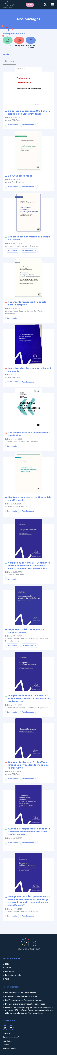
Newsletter (7, 1041)
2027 (30, 5)
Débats (6, 1045)
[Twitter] (11, 1027)
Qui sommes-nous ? (11, 1037)
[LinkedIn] (5, 1027)
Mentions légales (10, 1048)
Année (6, 54)
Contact (6, 1034)
